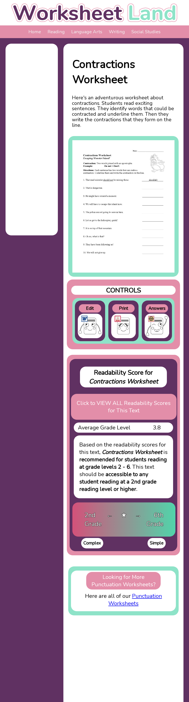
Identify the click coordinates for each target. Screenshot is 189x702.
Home (34, 32)
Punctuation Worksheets (135, 599)
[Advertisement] (31, 116)
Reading (56, 32)
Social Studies (146, 32)
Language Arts (86, 32)
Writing (117, 32)
